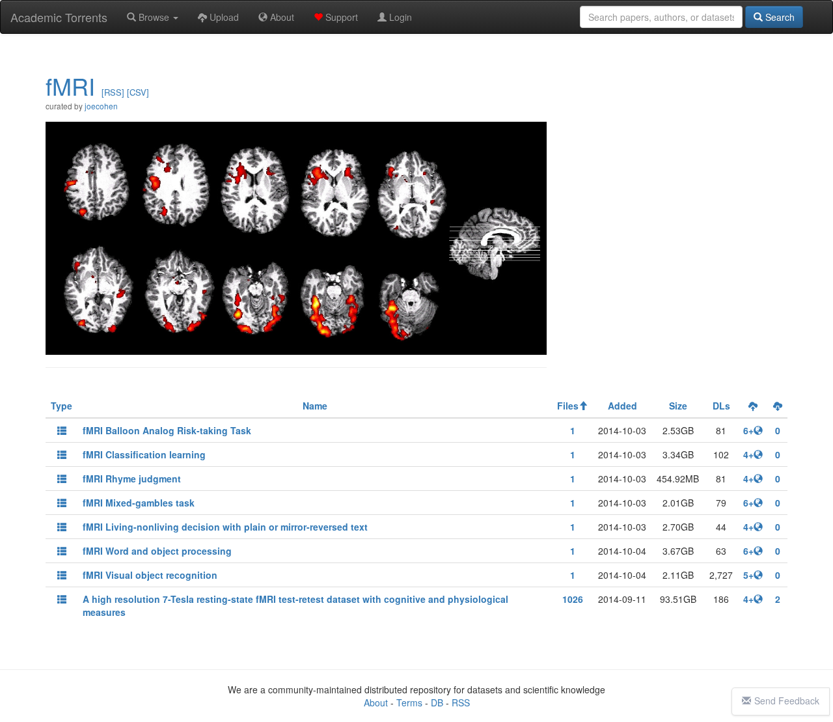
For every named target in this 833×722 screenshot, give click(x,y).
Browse (154, 16)
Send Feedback (786, 700)
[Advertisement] (673, 141)
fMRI (70, 85)
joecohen (101, 105)
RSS (461, 702)
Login (399, 16)
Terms (409, 702)
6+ (748, 430)
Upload (223, 16)
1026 (572, 598)
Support (340, 16)
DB (437, 702)
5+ (748, 574)
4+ (748, 454)
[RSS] (113, 92)
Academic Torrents (58, 16)
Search (779, 16)
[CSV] (138, 92)
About (280, 16)
